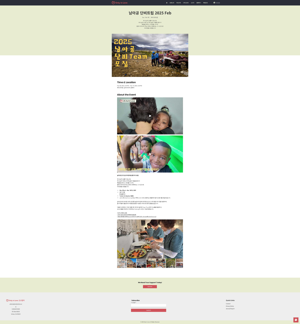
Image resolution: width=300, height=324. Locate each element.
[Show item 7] (180, 263)
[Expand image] (150, 239)
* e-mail (133, 302)
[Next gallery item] (181, 239)
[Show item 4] (151, 263)
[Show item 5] (161, 263)
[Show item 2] (131, 263)
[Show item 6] (170, 263)
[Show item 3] (141, 263)
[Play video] (150, 115)
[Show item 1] (121, 263)
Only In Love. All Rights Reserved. (152, 322)
